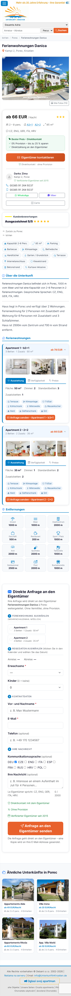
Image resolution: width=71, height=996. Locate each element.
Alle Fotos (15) (60, 103)
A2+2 (38, 124)
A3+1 (30, 124)
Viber (53, 195)
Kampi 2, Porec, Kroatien (19, 50)
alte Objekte (13, 987)
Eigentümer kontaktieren (37, 157)
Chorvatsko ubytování (24, 991)
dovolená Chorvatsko (47, 991)
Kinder (18, 680)
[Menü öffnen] (4, 3)
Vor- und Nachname (22, 704)
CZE (21, 762)
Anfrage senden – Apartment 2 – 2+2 (31, 499)
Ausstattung (17, 380)
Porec (15, 38)
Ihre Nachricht (23, 774)
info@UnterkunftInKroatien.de (50, 975)
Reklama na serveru (14, 975)
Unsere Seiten (27, 987)
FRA (11, 767)
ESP (50, 762)
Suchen (62, 30)
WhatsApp (23, 195)
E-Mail (13, 718)
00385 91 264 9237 (21, 185)
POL (41, 767)
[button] (35, 219)
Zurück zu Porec (14, 231)
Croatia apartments (45, 987)
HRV (30, 767)
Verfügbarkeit (38, 380)
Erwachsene (17, 666)
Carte (37, 203)
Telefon (18, 733)
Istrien (5, 38)
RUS (20, 767)
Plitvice (58, 987)
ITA (40, 762)
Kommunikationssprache (30, 756)
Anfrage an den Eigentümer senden (35, 828)
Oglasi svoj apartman (41, 981)
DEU (11, 762)
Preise (55, 380)
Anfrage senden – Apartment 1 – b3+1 (32, 417)
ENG (31, 762)
